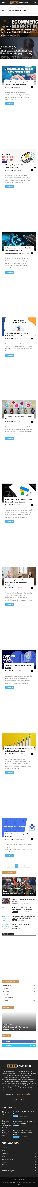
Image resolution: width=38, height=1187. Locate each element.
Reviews (14, 920)
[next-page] (28, 866)
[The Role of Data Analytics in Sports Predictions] (19, 886)
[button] (3, 2)
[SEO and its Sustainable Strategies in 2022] (19, 659)
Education (16, 1125)
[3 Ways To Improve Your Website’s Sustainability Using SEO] (19, 241)
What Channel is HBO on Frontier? (16, 1027)
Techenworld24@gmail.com (23, 1094)
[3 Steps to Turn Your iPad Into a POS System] (6, 901)
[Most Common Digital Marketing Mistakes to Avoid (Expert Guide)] (19, 53)
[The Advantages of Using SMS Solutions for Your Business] (19, 75)
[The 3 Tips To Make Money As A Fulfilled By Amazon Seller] (19, 326)
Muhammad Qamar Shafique (13, 253)
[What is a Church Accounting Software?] (6, 927)
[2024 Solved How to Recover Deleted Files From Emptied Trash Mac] (6, 918)
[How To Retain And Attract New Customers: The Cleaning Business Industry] (7, 1133)
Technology (15, 903)
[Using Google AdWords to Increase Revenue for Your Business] (19, 493)
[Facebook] (16, 1099)
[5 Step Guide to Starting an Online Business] (19, 827)
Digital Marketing (11, 8)
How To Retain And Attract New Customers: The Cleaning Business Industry (22, 1132)
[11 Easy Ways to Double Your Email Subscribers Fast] (19, 158)
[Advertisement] (19, 129)
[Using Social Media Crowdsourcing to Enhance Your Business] (19, 742)
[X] (22, 1099)
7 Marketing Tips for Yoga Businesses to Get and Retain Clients (16, 582)
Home (3, 8)
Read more (10, 103)
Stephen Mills (4, 56)
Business (6, 893)
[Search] (35, 2)
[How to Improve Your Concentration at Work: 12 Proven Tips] (7, 1124)
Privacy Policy (21, 1179)
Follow (32, 1045)
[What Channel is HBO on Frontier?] (19, 1021)
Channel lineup (8, 1024)
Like (33, 1041)
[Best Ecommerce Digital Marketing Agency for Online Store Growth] (19, 32)
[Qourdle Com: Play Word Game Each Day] (7, 1114)
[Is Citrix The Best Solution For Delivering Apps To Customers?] (6, 910)
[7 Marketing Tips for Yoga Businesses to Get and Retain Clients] (19, 576)
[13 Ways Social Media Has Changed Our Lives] (19, 409)
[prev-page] (8, 866)
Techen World (5, 35)
